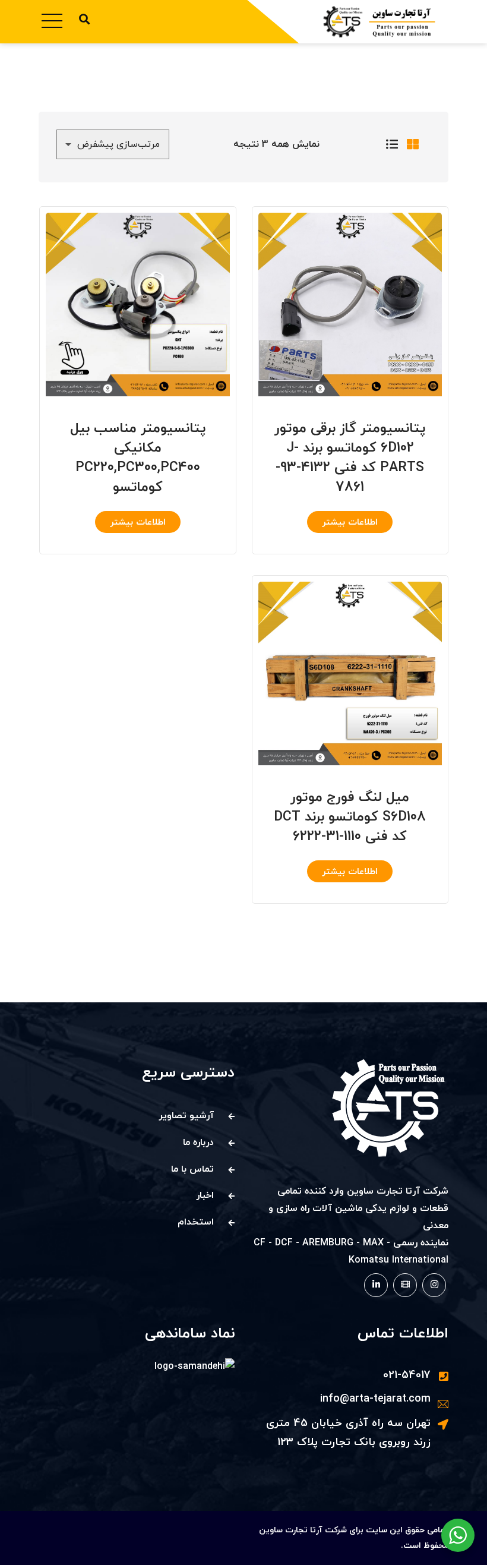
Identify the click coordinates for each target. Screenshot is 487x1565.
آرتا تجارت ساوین (290, 1530)
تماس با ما (192, 1169)
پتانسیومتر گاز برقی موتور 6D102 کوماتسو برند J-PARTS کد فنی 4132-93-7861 (349, 458)
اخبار (205, 1195)
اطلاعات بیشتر (350, 522)
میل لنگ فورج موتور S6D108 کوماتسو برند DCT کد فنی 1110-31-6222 (350, 817)
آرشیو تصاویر (186, 1115)
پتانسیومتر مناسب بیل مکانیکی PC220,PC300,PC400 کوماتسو (137, 458)
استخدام (196, 1222)
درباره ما (198, 1142)
